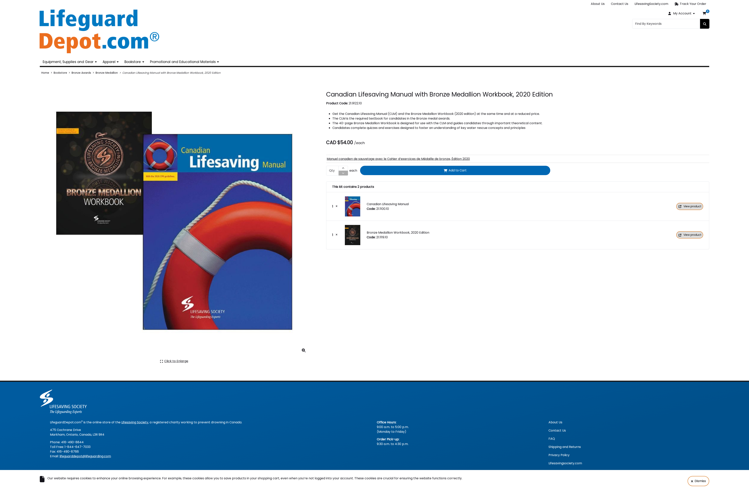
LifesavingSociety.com (651, 4)
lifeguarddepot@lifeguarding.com (85, 456)
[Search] (704, 24)
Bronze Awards (81, 73)
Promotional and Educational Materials (183, 61)
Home (45, 73)
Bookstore (132, 61)
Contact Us (619, 4)
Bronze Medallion (107, 73)
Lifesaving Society (134, 422)
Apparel (109, 61)
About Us (598, 4)
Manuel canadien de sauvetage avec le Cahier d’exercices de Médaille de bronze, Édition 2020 (398, 159)
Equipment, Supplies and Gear (68, 61)
